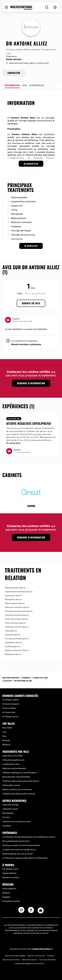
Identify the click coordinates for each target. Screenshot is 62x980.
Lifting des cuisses (10, 809)
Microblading (7, 813)
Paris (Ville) (7, 728)
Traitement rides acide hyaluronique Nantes (20, 781)
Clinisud (31, 505)
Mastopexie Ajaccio (13, 654)
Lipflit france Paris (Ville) (12, 756)
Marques (6, 893)
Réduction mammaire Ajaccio (17, 607)
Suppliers (6, 897)
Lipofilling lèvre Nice (11, 764)
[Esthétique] (21, 8)
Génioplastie (17, 239)
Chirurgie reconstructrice (23, 234)
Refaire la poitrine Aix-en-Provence (17, 789)
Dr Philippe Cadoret (10, 700)
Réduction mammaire (21, 222)
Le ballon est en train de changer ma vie (19, 849)
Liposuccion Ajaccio (13, 595)
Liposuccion (17, 205)
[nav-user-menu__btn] (55, 7)
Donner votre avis (13, 59)
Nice (4, 736)
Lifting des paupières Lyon (13, 760)
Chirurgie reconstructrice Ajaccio (19, 611)
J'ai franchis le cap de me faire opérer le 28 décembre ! (25, 858)
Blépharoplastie (18, 218)
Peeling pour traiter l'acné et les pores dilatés (21, 845)
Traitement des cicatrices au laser (16, 821)
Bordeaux (6, 744)
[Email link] (41, 910)
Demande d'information (31, 383)
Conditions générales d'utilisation (29, 963)
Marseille (6, 740)
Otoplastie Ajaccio (12, 635)
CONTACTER (14, 73)
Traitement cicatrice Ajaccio (16, 627)
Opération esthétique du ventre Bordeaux (19, 772)
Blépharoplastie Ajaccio (15, 603)
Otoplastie (16, 226)
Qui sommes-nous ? (10, 869)
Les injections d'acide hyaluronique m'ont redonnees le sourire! (28, 837)
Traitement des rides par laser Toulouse (18, 794)
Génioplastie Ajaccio (13, 642)
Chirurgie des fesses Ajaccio (17, 638)
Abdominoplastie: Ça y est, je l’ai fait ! (17, 854)
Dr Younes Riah (8, 712)
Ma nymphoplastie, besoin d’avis (16, 841)
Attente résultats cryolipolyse (26, 344)
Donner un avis (31, 303)
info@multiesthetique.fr (42, 949)
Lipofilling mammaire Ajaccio (17, 615)
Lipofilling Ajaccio (12, 646)
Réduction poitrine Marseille (14, 768)
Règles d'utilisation (36, 956)
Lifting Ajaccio (11, 631)
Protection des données (15, 956)
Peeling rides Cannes (11, 785)
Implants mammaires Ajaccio (17, 650)
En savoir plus (13, 443)
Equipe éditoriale (9, 873)
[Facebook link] (31, 910)
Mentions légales (29, 960)
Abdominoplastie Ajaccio (15, 588)
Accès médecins (9, 888)
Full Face (6, 817)
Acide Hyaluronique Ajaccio (16, 619)
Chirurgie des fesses (21, 230)
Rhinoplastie (17, 214)
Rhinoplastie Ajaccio (13, 599)
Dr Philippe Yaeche (10, 716)
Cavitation (6, 826)
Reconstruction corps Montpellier (16, 777)
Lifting (14, 209)
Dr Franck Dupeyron (10, 704)
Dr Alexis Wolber (9, 708)
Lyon (4, 732)
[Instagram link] (21, 910)
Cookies (50, 956)
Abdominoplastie (19, 197)
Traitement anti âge (10, 805)
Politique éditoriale (47, 960)
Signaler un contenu (10, 877)
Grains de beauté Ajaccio (15, 623)
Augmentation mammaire (23, 201)
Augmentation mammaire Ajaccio (19, 591)
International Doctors (11, 901)
